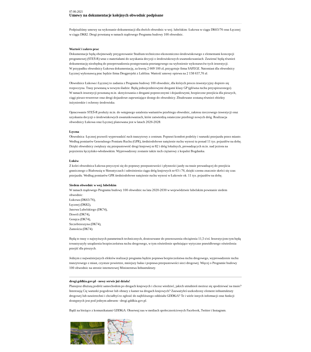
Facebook (193, 310)
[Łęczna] (87, 344)
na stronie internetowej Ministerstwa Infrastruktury (122, 268)
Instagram (219, 310)
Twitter (205, 310)
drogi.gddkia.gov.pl (133, 300)
